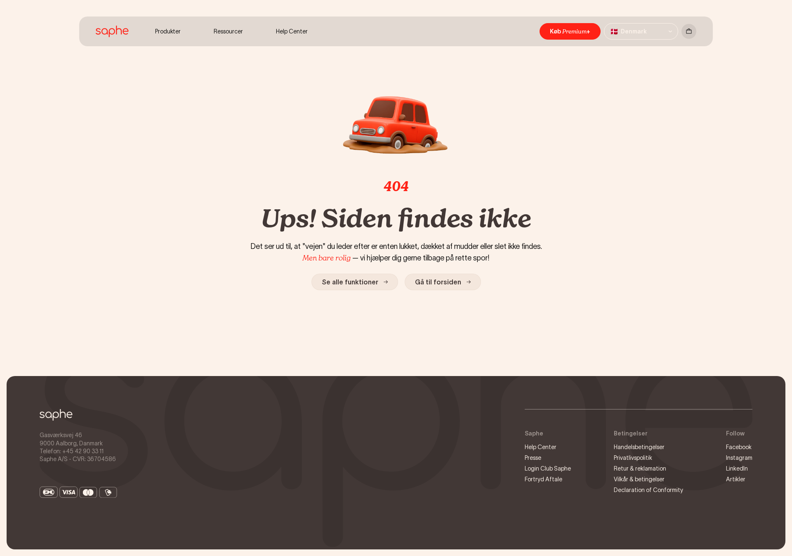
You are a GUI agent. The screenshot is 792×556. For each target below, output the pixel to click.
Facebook (739, 447)
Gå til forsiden (438, 282)
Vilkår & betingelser (639, 479)
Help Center (540, 447)
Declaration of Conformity (648, 490)
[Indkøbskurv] (688, 31)
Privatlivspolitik (633, 457)
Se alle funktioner (350, 282)
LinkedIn (737, 468)
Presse (533, 457)
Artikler (735, 479)
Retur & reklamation (640, 468)
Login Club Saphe (548, 468)
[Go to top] (56, 415)
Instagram (739, 457)
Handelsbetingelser (639, 447)
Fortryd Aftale (543, 479)
